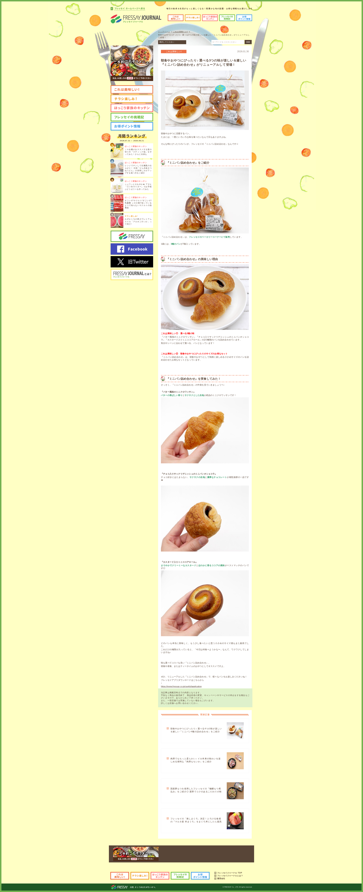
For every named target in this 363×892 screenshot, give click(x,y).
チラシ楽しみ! (193, 17)
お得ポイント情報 (244, 17)
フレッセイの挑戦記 (219, 15)
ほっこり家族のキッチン (203, 15)
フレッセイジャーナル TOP (229, 873)
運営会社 (221, 878)
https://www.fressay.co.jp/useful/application (181, 686)
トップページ (164, 32)
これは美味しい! (175, 17)
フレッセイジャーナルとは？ (230, 876)
